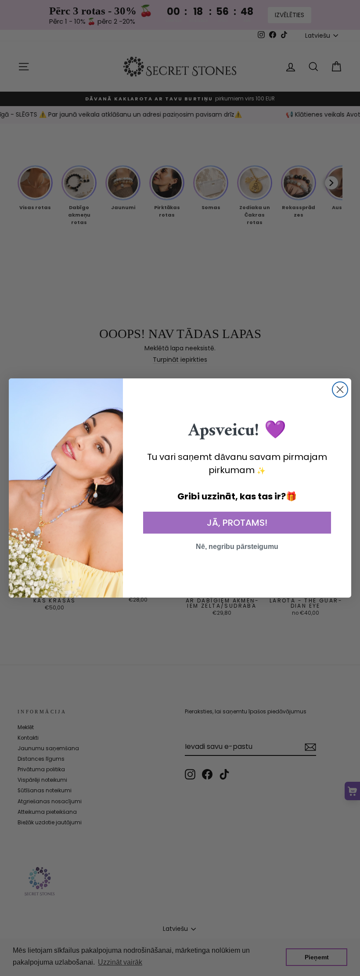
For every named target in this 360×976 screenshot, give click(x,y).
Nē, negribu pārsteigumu (237, 546)
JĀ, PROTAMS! (237, 522)
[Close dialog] (340, 389)
